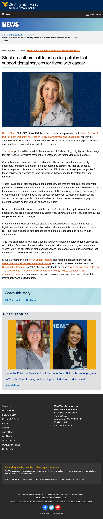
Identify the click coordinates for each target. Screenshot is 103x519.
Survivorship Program (13, 267)
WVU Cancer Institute (40, 259)
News (10, 24)
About (5, 423)
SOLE (78, 502)
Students (6, 406)
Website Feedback (48, 495)
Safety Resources (30, 479)
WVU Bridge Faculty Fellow (84, 267)
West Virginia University (54, 513)
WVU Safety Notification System (41, 502)
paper (10, 151)
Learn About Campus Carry (72, 479)
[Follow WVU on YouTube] (58, 507)
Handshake (24, 502)
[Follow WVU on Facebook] (45, 507)
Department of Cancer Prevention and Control (26, 263)
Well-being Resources (49, 479)
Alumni (5, 428)
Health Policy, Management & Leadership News (53, 50)
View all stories (12, 385)
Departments (8, 410)
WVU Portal (15, 502)
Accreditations (23, 495)
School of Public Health (12, 35)
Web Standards (35, 495)
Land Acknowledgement (76, 495)
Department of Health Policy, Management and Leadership (48, 137)
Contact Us (7, 449)
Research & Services (12, 419)
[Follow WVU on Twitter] (51, 507)
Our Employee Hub (11, 445)
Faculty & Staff (9, 415)
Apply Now (7, 432)
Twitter (33, 300)
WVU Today (58, 502)
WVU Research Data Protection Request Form (51, 498)
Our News (7, 436)
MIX (65, 502)
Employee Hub (86, 502)
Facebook (15, 300)
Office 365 (71, 502)
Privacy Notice (61, 495)
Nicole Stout (8, 133)
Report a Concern (13, 479)
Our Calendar (8, 440)
